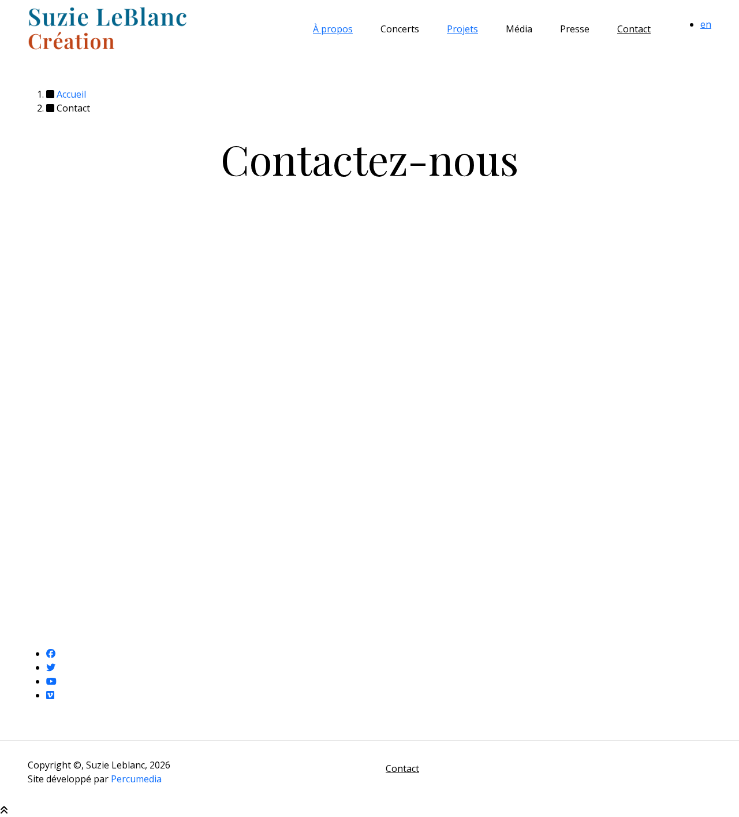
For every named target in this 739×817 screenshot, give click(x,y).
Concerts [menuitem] (399, 29)
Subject (43, 301)
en (705, 24)
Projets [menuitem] (462, 29)
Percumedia (136, 779)
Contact (402, 768)
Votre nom (51, 274)
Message (47, 326)
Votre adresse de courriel (82, 524)
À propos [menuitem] (333, 29)
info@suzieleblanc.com (571, 343)
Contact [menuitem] (634, 29)
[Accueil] (108, 28)
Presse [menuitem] (574, 29)
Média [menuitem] (519, 29)
